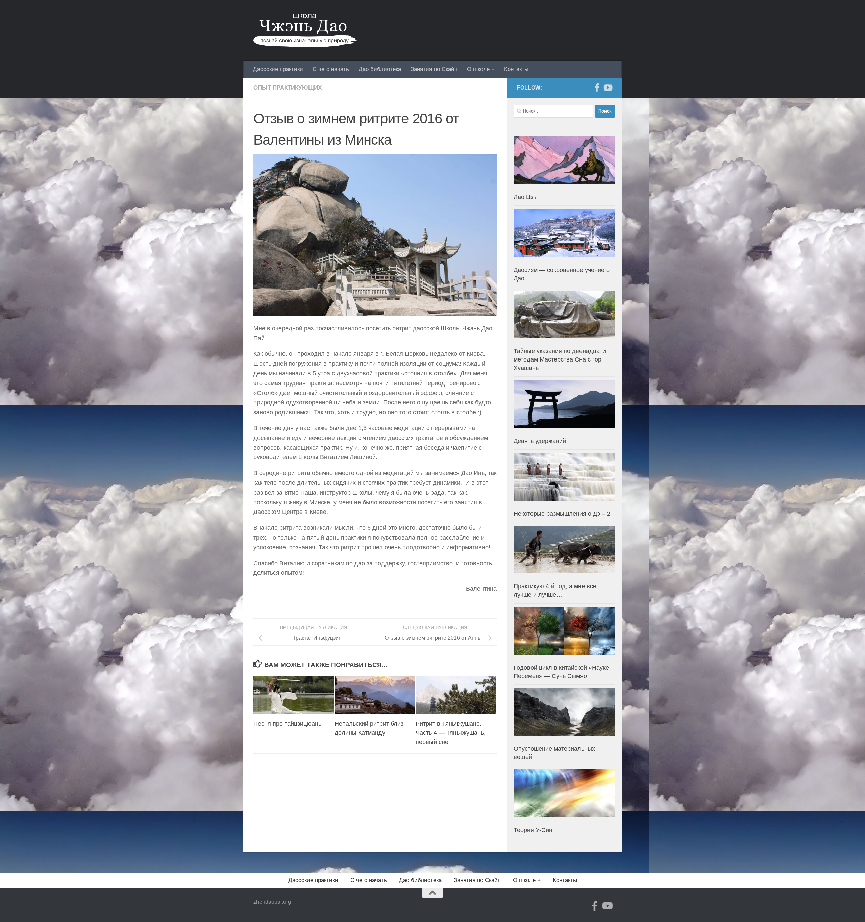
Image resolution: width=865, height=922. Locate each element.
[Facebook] (597, 87)
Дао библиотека (380, 69)
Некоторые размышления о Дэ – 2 (562, 513)
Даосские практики (278, 69)
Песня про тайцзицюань (287, 723)
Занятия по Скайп (434, 69)
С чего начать (331, 69)
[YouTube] (607, 87)
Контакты (516, 69)
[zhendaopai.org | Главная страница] (305, 30)
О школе (478, 69)
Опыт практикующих (287, 87)
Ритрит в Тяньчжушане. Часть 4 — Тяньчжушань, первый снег (451, 732)
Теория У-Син (533, 830)
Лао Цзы (526, 197)
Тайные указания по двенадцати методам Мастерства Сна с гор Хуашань (560, 359)
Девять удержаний (540, 441)
